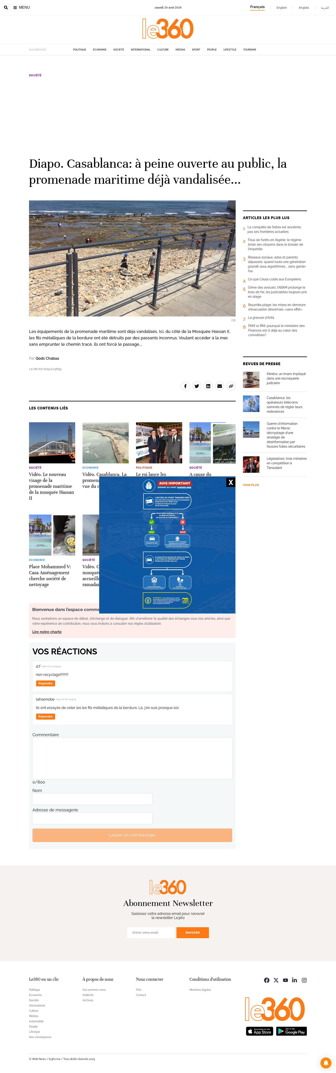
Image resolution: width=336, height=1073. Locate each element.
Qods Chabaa (47, 358)
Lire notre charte (47, 632)
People (212, 49)
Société (118, 49)
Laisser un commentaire (132, 835)
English (282, 7)
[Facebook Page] (266, 980)
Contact (141, 995)
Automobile (36, 1021)
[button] (325, 1062)
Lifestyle (230, 49)
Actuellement (37, 49)
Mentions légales (200, 989)
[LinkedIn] (295, 980)
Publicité (88, 995)
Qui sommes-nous (94, 989)
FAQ (138, 989)
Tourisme (249, 49)
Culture (163, 49)
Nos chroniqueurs (40, 1037)
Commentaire (45, 734)
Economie (100, 49)
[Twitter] (276, 980)
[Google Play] (291, 1031)
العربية (325, 7)
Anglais (304, 7)
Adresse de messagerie (55, 809)
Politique (79, 49)
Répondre (45, 683)
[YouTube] (285, 980)
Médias (180, 49)
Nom (37, 790)
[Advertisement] (168, 116)
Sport (196, 49)
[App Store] (259, 1031)
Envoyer (193, 932)
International (140, 49)
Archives (88, 1000)
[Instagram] (304, 980)
